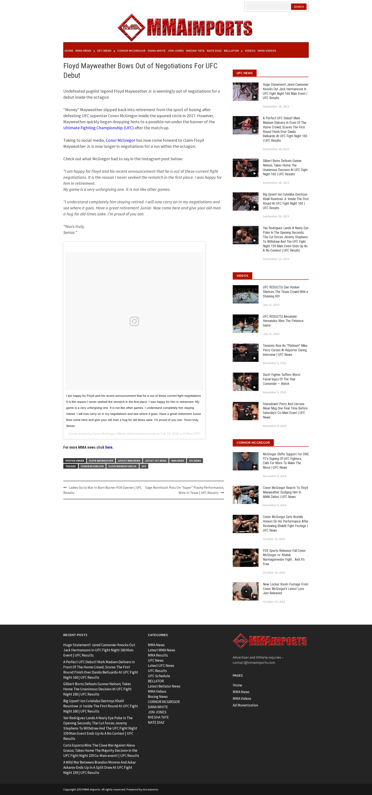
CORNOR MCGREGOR (164, 701)
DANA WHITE (158, 707)
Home (69, 50)
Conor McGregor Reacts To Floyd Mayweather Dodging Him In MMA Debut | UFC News (285, 492)
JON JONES (157, 712)
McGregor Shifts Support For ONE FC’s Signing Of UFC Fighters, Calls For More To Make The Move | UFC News (286, 461)
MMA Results (158, 655)
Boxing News (158, 696)
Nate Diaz (214, 50)
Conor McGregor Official (109, 433)
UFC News (104, 50)
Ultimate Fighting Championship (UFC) (98, 127)
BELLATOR (156, 681)
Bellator (231, 50)
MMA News (83, 50)
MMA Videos (267, 50)
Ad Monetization (245, 705)
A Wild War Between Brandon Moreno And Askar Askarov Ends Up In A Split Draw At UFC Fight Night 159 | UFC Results (99, 767)
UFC (144, 466)
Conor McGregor (131, 50)
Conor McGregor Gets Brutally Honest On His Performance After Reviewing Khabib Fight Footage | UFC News (285, 523)
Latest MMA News (129, 460)
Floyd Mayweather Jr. (122, 466)
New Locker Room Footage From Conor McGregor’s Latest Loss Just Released (285, 588)
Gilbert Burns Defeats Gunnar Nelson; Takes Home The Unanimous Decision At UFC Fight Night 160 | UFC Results (285, 167)
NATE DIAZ (156, 722)
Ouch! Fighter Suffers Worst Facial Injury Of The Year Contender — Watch (281, 379)
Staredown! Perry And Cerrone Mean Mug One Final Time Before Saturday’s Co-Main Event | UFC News (285, 410)
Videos (250, 50)
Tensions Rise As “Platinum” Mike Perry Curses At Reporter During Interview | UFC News (285, 350)
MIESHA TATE (158, 717)
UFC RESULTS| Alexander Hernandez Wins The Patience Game (283, 321)
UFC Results (157, 670)
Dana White (157, 50)
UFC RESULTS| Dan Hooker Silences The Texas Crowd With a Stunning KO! (285, 291)
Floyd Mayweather (101, 460)
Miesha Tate (195, 50)
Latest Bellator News (164, 686)
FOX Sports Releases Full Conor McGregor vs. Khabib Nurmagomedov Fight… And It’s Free (284, 557)
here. (109, 447)
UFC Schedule (159, 676)
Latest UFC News (155, 460)
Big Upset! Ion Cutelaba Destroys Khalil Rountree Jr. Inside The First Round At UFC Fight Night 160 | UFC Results (286, 201)
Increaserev (150, 789)
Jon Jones (176, 50)
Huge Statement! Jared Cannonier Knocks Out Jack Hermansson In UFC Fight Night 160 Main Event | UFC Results (285, 91)
